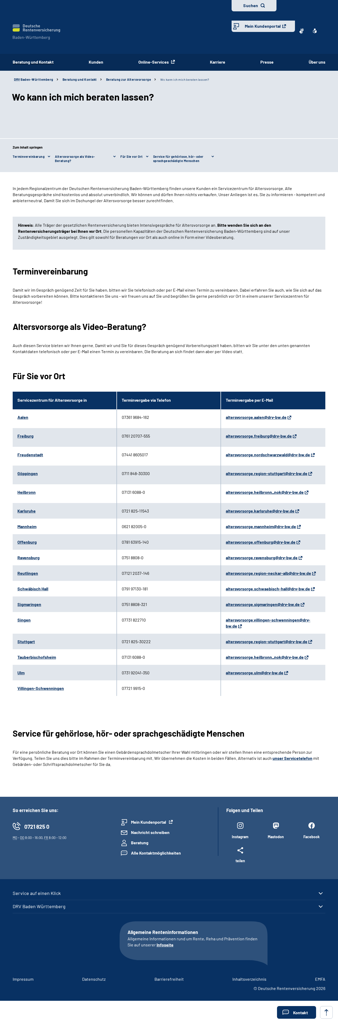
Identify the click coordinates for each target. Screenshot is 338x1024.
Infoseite (165, 944)
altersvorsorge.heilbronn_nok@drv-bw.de (265, 492)
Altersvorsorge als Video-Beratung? (75, 159)
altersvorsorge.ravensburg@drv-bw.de (262, 557)
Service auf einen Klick (37, 893)
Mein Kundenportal (263, 26)
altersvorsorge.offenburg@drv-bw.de (260, 541)
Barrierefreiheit (169, 979)
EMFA (320, 979)
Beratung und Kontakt (33, 61)
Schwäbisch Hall (32, 588)
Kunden (96, 61)
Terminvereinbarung (29, 156)
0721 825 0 (36, 826)
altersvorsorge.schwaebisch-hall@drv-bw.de (268, 588)
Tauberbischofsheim (36, 657)
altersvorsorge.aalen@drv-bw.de (256, 417)
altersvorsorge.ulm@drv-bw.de (254, 672)
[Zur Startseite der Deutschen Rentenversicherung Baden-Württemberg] (36, 32)
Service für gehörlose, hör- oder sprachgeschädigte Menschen (178, 159)
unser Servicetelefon (292, 758)
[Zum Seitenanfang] (326, 1012)
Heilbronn (26, 492)
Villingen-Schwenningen (40, 688)
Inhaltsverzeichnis (249, 979)
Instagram (240, 837)
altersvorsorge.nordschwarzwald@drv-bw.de (268, 454)
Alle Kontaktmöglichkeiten (156, 852)
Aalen (22, 417)
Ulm (21, 672)
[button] (296, 1012)
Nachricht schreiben (150, 832)
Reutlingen (27, 573)
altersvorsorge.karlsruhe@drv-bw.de (260, 510)
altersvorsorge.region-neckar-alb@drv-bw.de (268, 573)
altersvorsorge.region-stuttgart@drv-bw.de (266, 473)
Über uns (317, 61)
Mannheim (26, 526)
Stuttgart (26, 641)
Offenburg (27, 541)
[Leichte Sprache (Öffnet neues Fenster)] (314, 31)
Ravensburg (28, 557)
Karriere (217, 61)
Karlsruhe (26, 510)
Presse (267, 61)
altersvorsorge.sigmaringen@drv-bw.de (263, 604)
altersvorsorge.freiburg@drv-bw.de (259, 435)
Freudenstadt (30, 454)
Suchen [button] (250, 5)
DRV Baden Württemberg (39, 906)
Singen (24, 619)
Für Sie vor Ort (131, 156)
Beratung (139, 842)
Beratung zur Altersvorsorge (128, 79)
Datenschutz (94, 979)
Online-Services (154, 61)
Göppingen (27, 473)
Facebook (311, 837)
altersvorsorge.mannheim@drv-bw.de (261, 526)
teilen (240, 861)
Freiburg (25, 435)
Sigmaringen (29, 604)
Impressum (23, 979)
